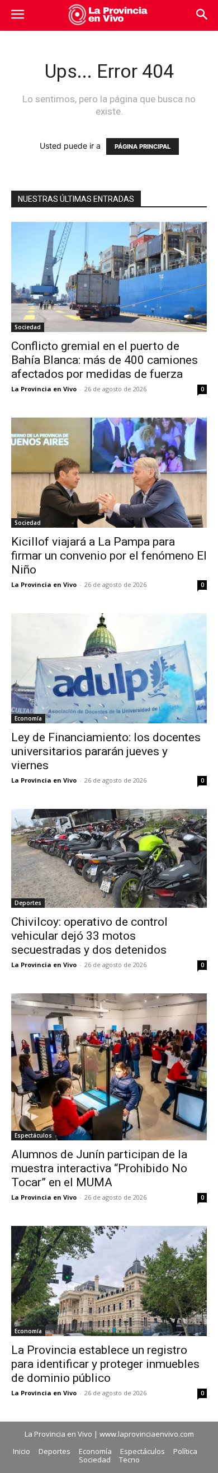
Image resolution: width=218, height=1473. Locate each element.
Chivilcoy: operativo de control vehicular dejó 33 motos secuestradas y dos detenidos (89, 935)
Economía (28, 718)
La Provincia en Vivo (44, 389)
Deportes (28, 903)
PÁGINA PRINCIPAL (142, 146)
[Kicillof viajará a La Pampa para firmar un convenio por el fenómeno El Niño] (109, 473)
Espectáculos (33, 1135)
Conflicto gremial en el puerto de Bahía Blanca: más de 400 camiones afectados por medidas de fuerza (104, 360)
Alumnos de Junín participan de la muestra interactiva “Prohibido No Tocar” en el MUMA (99, 1168)
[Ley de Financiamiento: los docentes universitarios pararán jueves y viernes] (109, 668)
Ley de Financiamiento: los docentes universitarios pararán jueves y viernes (106, 751)
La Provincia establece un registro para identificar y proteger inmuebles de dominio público (105, 1364)
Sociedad (28, 327)
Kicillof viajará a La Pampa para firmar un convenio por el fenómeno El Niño (109, 555)
